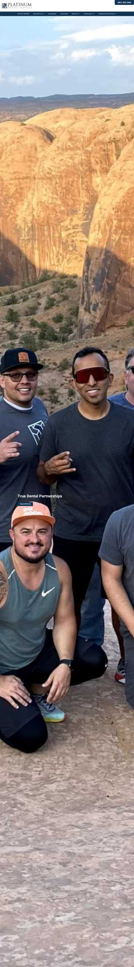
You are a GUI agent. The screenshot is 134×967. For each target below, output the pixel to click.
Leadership (52, 14)
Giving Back (88, 14)
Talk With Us (37, 14)
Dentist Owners (23, 14)
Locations (64, 14)
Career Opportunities (106, 14)
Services (75, 14)
